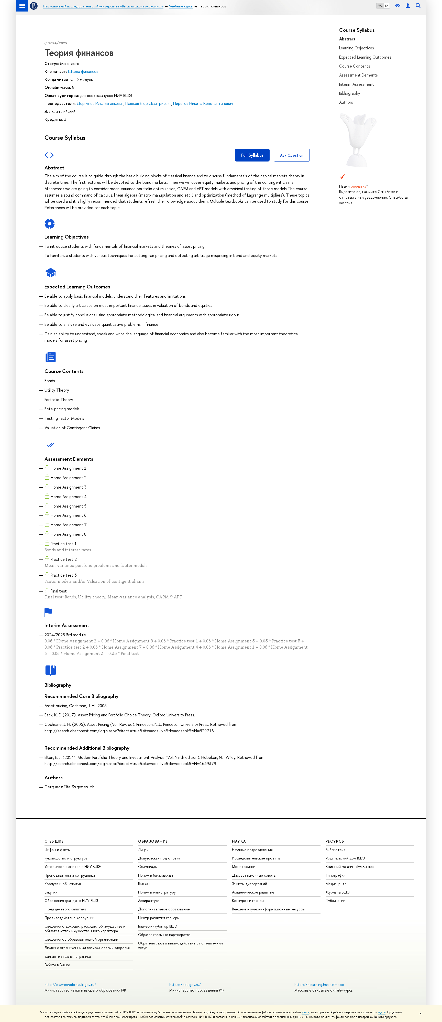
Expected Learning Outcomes (365, 57)
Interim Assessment (356, 84)
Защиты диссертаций (249, 883)
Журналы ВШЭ (338, 892)
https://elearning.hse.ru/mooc (319, 984)
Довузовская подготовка (159, 858)
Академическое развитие (253, 892)
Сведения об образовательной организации (81, 939)
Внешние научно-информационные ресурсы (268, 909)
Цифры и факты (57, 849)
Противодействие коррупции (69, 917)
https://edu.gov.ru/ (185, 984)
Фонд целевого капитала (65, 909)
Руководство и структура (66, 858)
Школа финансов (83, 71)
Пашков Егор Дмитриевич (148, 103)
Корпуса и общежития (63, 883)
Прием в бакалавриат (156, 875)
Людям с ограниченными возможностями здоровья (87, 947)
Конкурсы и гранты (248, 900)
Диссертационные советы (254, 875)
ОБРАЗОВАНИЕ (153, 841)
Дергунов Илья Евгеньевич (100, 103)
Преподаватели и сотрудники (70, 875)
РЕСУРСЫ (335, 841)
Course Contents (354, 66)
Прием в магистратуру (157, 892)
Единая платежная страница (68, 956)
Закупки (51, 892)
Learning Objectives (356, 48)
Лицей (143, 849)
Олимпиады (147, 866)
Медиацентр (336, 883)
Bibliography (349, 93)
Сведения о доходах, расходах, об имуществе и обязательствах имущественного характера (85, 928)
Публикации (335, 900)
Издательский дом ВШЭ (345, 858)
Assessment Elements (358, 75)
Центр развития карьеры (159, 917)
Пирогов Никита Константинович (203, 103)
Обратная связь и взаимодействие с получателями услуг (180, 945)
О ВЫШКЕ (54, 841)
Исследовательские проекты (256, 858)
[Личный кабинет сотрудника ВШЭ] (408, 6)
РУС (380, 5)
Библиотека (335, 849)
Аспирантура (149, 900)
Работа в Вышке (57, 964)
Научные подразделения (252, 849)
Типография (335, 875)
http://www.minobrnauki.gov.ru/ (70, 984)
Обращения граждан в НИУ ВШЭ (71, 900)
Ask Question (291, 155)
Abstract (347, 39)
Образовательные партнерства (164, 934)
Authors (346, 102)
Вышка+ (144, 883)
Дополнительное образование (164, 909)
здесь (305, 1012)
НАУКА (239, 841)
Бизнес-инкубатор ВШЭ (157, 926)
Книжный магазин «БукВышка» (350, 866)
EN (387, 5)
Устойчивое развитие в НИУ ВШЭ (73, 866)
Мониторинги (243, 866)
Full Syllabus (252, 155)
